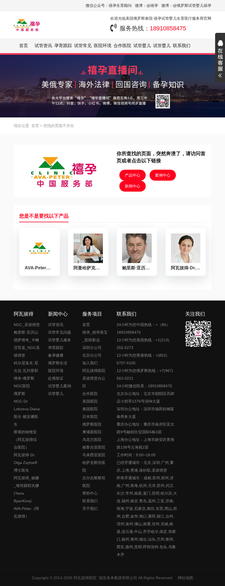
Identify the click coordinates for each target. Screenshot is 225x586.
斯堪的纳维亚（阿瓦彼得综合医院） (25, 439)
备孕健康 (55, 355)
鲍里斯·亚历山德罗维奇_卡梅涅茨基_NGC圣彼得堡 (27, 343)
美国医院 (90, 401)
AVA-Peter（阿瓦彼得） (26, 512)
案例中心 (162, 175)
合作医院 (122, 45)
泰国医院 (90, 409)
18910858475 (168, 28)
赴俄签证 (55, 378)
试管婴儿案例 (59, 386)
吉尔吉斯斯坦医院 (93, 482)
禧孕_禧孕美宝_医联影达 (95, 336)
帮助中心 (90, 493)
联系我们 (181, 45)
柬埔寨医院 (92, 432)
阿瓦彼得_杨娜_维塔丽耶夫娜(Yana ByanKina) (26, 489)
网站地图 (185, 578)
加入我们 (90, 363)
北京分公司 (92, 355)
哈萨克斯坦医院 (93, 466)
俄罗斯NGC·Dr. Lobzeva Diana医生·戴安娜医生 (27, 408)
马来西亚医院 (93, 455)
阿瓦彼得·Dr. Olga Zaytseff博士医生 (25, 462)
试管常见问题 (59, 332)
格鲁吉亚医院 (93, 447)
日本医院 (90, 416)
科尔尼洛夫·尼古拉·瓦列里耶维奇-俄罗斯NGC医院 (26, 374)
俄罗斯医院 (92, 424)
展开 (220, 60)
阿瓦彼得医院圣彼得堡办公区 (93, 378)
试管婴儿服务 (59, 340)
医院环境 (102, 45)
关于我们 (90, 508)
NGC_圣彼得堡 (27, 324)
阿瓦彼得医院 (85, 578)
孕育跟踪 (63, 45)
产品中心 (132, 175)
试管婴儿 (55, 393)
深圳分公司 (92, 347)
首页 (23, 45)
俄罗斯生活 (57, 363)
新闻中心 (132, 186)
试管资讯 (43, 45)
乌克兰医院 (92, 439)
